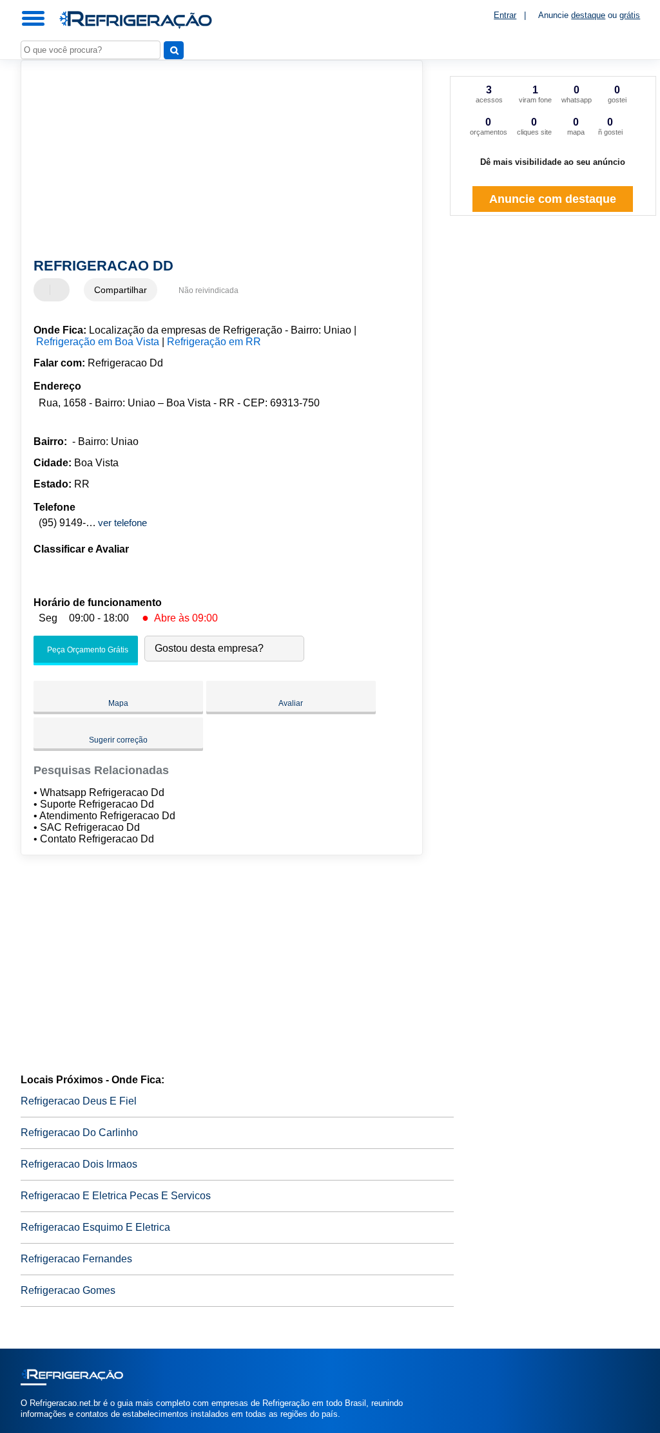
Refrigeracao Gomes (68, 1290)
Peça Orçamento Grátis (86, 649)
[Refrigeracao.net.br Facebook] (23, 1425)
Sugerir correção (118, 740)
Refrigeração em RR (214, 341)
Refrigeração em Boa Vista (97, 341)
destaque (588, 15)
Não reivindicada (208, 290)
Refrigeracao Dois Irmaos (79, 1164)
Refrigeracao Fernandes (76, 1258)
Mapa (118, 703)
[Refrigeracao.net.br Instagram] (35, 1425)
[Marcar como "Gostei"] (45, 290)
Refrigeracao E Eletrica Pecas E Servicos (116, 1195)
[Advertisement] (214, 160)
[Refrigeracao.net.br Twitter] (29, 1425)
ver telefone (122, 522)
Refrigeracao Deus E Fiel (79, 1101)
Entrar (505, 15)
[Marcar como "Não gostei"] (61, 290)
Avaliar (290, 703)
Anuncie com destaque (552, 199)
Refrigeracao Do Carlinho (79, 1132)
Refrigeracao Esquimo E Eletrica (95, 1227)
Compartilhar (120, 290)
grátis (629, 15)
